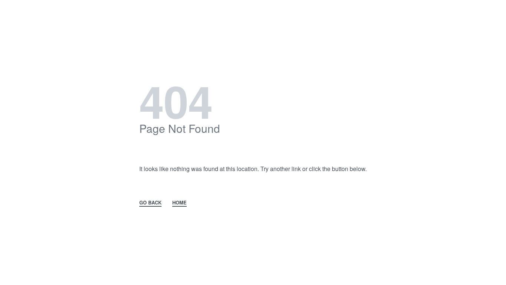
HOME (179, 202)
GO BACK (150, 202)
